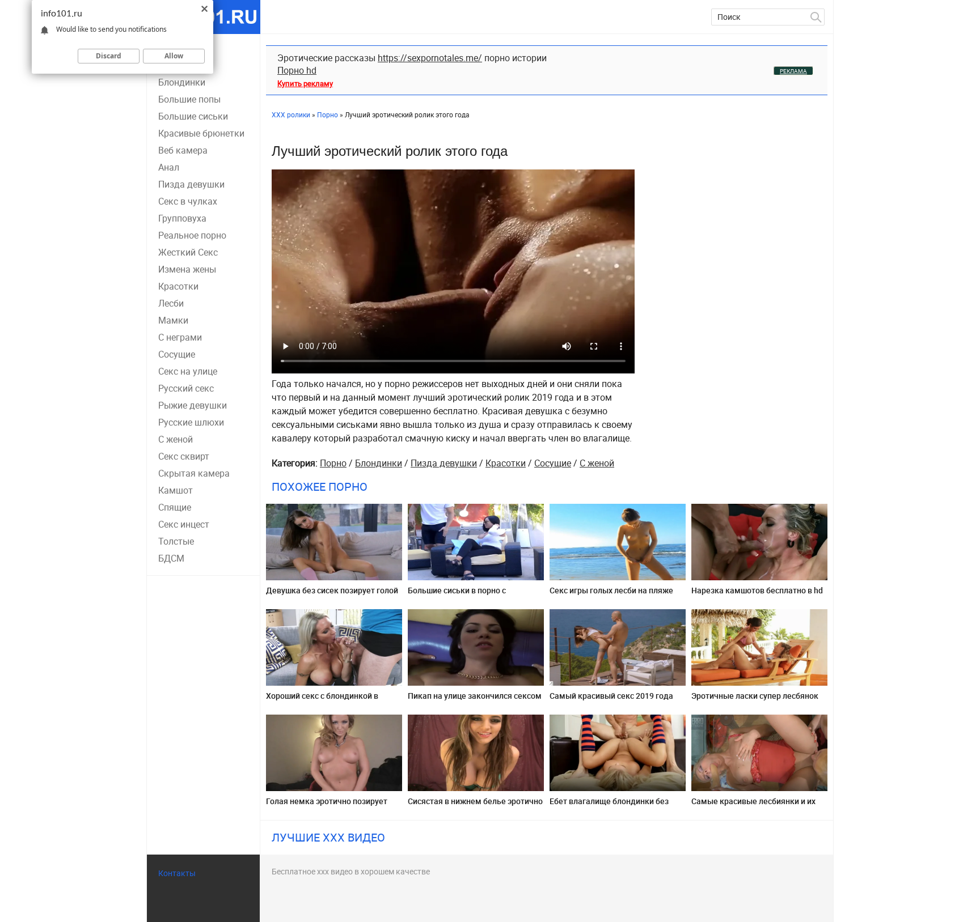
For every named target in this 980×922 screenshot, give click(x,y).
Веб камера (183, 150)
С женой (175, 439)
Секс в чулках (187, 201)
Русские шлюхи (191, 422)
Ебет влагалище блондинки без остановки (609, 805)
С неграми (180, 337)
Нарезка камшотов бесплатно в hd (757, 590)
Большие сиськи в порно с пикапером (457, 595)
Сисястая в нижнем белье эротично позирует (475, 805)
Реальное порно (192, 235)
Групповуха (182, 218)
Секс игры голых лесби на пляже (611, 590)
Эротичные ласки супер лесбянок (754, 695)
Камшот (175, 490)
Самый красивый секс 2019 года (611, 695)
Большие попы (189, 99)
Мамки (173, 320)
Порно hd (296, 70)
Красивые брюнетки (201, 133)
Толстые (176, 541)
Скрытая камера (194, 473)
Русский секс (186, 388)
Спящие (174, 507)
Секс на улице (187, 371)
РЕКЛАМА (793, 71)
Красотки (178, 286)
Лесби (171, 303)
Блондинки (181, 82)
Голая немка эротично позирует (326, 801)
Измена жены (187, 269)
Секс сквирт (183, 456)
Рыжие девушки (192, 405)
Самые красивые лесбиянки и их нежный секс (753, 805)
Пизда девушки (191, 184)
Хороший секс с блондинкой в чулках (322, 700)
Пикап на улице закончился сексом (475, 695)
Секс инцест (183, 524)
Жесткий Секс (188, 252)
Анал (168, 167)
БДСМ (171, 558)
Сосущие (176, 354)
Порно (333, 463)
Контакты (177, 873)
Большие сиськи (193, 116)
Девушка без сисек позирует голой (332, 590)
